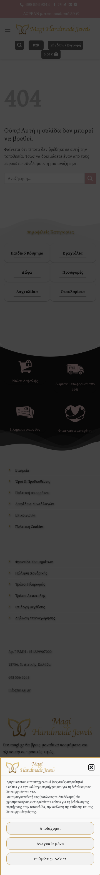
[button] (91, 767)
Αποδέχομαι (50, 828)
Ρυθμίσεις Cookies (50, 859)
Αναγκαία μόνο (50, 843)
